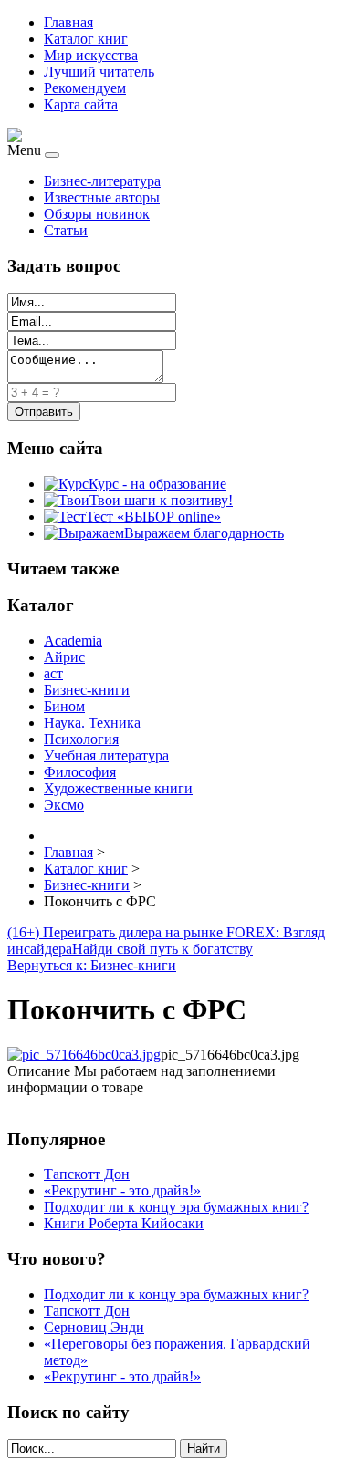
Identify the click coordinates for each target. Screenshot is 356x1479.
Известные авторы (102, 197)
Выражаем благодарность (204, 533)
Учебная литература (106, 755)
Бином (64, 706)
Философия (80, 772)
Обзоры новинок (97, 214)
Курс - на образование (157, 483)
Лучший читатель (99, 71)
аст (53, 673)
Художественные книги (118, 788)
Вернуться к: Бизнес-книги (91, 965)
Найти (203, 1448)
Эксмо (64, 804)
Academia (73, 640)
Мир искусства (91, 55)
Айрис (64, 657)
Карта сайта (81, 104)
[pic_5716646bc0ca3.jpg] (84, 1054)
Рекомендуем (85, 88)
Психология (81, 739)
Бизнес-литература (102, 181)
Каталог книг (86, 39)
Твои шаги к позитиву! (161, 500)
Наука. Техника (92, 722)
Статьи (66, 230)
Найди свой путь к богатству (162, 949)
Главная (68, 22)
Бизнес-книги (87, 690)
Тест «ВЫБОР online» (153, 516)
